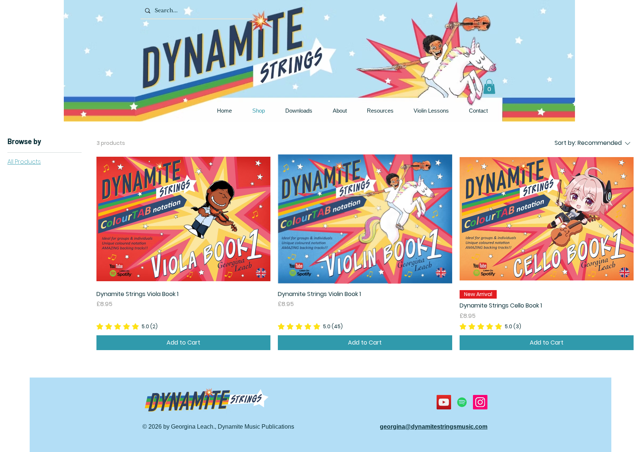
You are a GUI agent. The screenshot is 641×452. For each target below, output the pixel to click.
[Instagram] (480, 402)
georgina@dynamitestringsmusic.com (433, 426)
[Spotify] (462, 402)
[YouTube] (444, 402)
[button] (489, 86)
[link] (127, 326)
